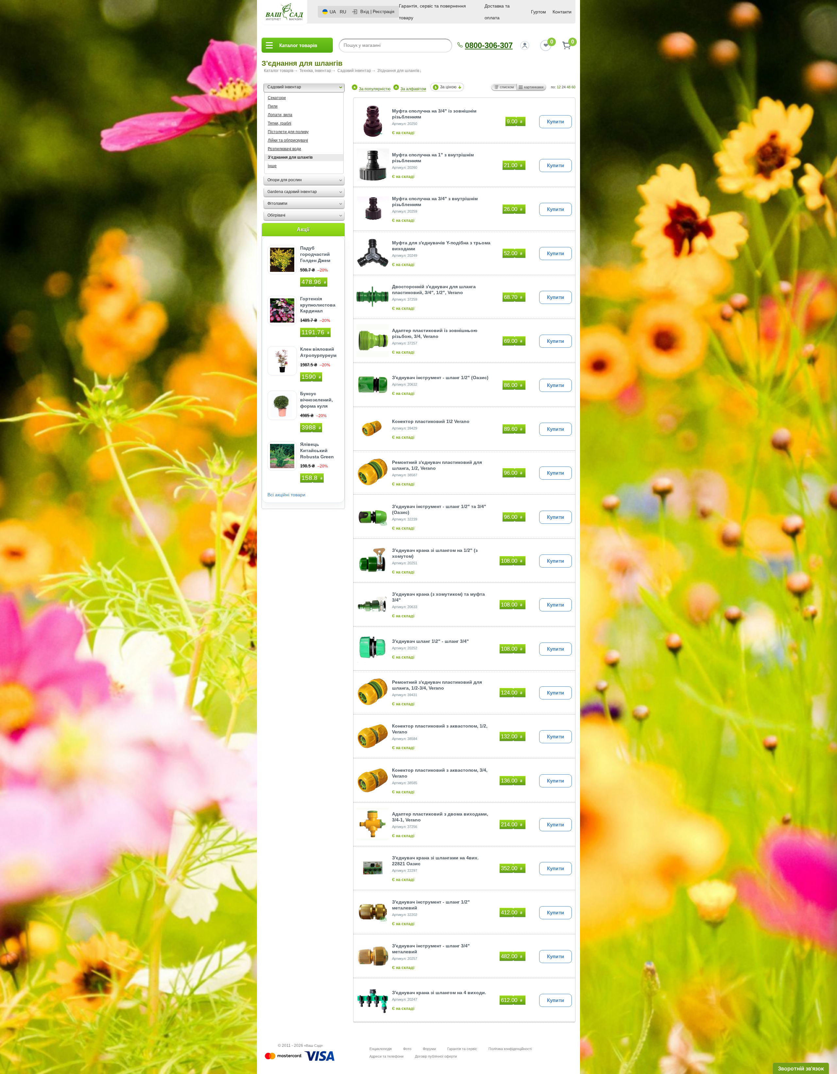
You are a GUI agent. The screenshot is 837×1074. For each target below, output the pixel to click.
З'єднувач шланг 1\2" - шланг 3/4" (430, 641)
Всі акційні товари (286, 495)
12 (559, 87)
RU (343, 11)
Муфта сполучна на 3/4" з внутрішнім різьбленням (435, 201)
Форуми (429, 1049)
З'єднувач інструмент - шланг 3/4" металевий (431, 948)
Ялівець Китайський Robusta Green (317, 450)
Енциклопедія (380, 1049)
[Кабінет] (525, 45)
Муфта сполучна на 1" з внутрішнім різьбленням (433, 157)
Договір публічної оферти (436, 1056)
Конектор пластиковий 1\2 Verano (431, 421)
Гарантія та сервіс (462, 1049)
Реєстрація (383, 11)
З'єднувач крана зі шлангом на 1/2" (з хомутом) (435, 553)
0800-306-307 (489, 45)
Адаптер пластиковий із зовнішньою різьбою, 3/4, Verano (434, 333)
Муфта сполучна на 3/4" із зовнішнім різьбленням (434, 113)
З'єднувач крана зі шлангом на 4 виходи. (439, 992)
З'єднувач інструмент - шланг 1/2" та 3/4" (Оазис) (439, 509)
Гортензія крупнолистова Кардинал (317, 305)
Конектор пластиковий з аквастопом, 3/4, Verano (439, 773)
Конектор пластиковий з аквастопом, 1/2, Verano (439, 728)
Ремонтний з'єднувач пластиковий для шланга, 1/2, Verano (437, 465)
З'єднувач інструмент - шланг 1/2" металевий (431, 904)
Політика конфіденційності (510, 1049)
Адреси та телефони (386, 1056)
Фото (407, 1049)
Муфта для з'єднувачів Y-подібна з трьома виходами (441, 245)
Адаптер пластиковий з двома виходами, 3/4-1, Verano (440, 816)
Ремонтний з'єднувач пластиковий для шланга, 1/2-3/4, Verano (437, 685)
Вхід (364, 11)
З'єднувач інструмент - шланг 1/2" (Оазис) (440, 377)
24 (564, 87)
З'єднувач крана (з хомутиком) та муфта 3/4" (438, 597)
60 (573, 87)
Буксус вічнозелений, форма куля (316, 400)
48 (569, 87)
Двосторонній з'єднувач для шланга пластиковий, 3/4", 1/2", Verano (434, 289)
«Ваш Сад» (313, 1046)
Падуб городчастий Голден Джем (315, 254)
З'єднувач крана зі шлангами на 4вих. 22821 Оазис (435, 860)
